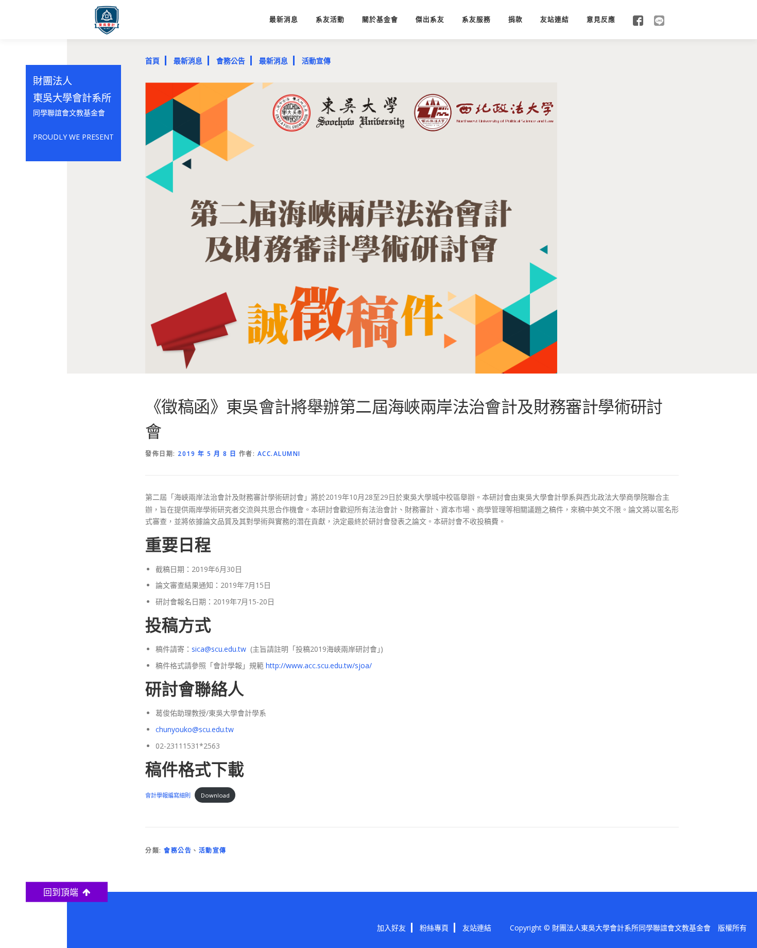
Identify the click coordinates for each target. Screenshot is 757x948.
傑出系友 (430, 19)
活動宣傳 (316, 60)
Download (215, 795)
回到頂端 (62, 892)
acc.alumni (279, 453)
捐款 (515, 19)
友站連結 (554, 19)
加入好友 (391, 928)
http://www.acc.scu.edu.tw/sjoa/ (319, 665)
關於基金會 (380, 19)
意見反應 (601, 19)
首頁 (152, 60)
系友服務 (476, 19)
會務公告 (230, 60)
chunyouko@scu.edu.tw (195, 729)
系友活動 (330, 19)
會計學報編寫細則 (168, 795)
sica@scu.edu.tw (219, 649)
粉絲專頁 (434, 928)
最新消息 (283, 19)
